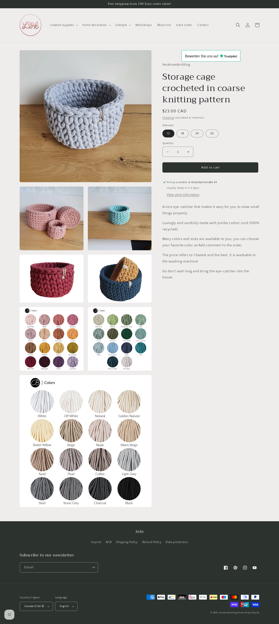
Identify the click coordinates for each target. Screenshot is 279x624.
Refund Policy (152, 542)
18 (182, 133)
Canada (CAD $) (34, 606)
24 (197, 133)
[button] (64, 25)
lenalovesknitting (228, 613)
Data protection (177, 542)
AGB (109, 542)
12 (168, 133)
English (64, 606)
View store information (183, 195)
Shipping (168, 117)
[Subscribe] (93, 567)
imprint (96, 542)
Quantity (168, 143)
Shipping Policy (127, 542)
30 (212, 133)
